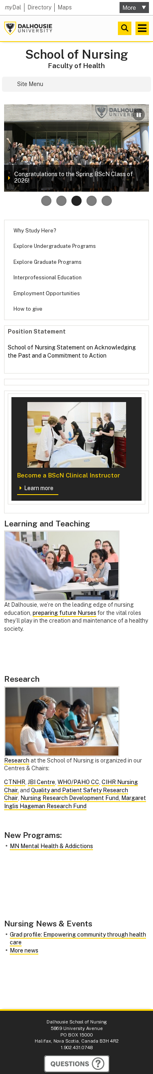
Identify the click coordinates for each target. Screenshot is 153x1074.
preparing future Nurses (64, 613)
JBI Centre (41, 782)
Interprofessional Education (47, 277)
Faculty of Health (76, 66)
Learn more (38, 488)
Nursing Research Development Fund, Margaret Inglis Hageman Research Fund (75, 802)
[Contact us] (76, 1063)
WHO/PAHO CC (78, 782)
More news (24, 950)
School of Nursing (76, 54)
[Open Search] (124, 28)
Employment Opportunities (46, 293)
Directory (39, 7)
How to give (27, 309)
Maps (65, 7)
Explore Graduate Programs (47, 262)
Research (16, 760)
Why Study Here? (34, 231)
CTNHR (14, 782)
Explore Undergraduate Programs (54, 246)
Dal (13, 7)
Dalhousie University (28, 28)
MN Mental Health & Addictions (51, 846)
